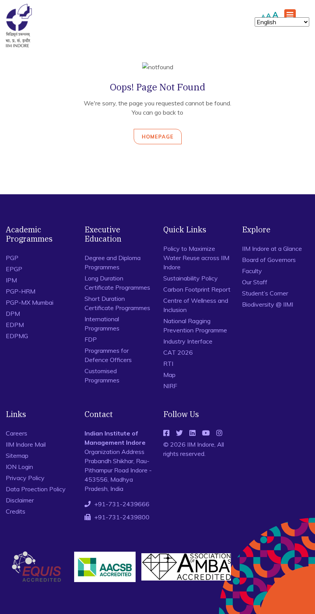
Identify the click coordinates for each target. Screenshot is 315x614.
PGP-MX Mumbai (29, 302)
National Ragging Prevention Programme (195, 325)
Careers (16, 433)
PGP (12, 258)
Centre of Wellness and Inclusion (195, 305)
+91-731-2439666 (121, 504)
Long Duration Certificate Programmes (117, 282)
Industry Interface (187, 341)
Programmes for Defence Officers (108, 355)
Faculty (252, 271)
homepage (158, 136)
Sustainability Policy (190, 278)
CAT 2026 (178, 352)
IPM (11, 280)
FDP (91, 339)
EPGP (14, 269)
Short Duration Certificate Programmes (117, 303)
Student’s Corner (265, 293)
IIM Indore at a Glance (272, 248)
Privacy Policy (25, 478)
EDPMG (17, 336)
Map (169, 375)
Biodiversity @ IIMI (267, 304)
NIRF (170, 386)
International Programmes (102, 323)
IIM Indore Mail (26, 444)
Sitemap (17, 455)
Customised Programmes (102, 375)
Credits (15, 511)
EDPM (15, 325)
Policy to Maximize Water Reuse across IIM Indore (196, 258)
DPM (13, 313)
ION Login (19, 467)
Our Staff (254, 282)
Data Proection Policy (36, 489)
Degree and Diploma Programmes (113, 262)
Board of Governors (269, 260)
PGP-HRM (20, 291)
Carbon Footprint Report (196, 289)
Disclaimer (20, 500)
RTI (168, 363)
